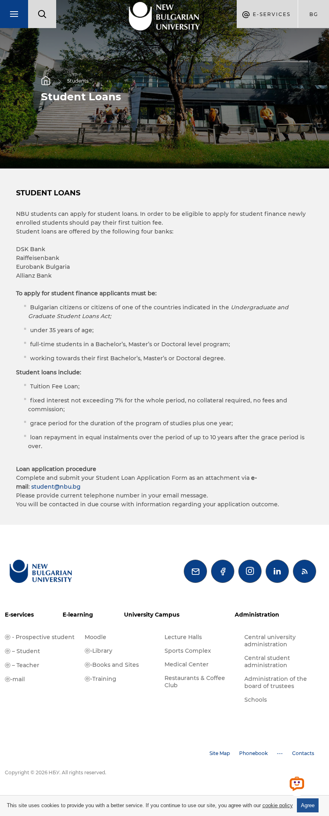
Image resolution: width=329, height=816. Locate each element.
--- (280, 753)
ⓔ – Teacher (22, 665)
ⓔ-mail (15, 679)
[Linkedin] (277, 571)
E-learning (78, 614)
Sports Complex (187, 650)
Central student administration (267, 661)
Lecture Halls (183, 637)
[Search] (42, 14)
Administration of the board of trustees (275, 682)
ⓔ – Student (22, 651)
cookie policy (277, 805)
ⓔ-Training (100, 678)
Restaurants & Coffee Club (194, 681)
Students (78, 81)
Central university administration (270, 640)
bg (313, 14)
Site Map (219, 753)
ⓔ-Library (98, 650)
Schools (255, 699)
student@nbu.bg (56, 486)
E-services (19, 614)
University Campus (151, 614)
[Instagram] (250, 571)
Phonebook (253, 753)
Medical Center (186, 664)
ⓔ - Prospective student (40, 637)
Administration (257, 614)
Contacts (303, 753)
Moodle (95, 637)
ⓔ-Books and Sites (112, 664)
